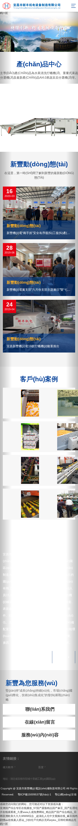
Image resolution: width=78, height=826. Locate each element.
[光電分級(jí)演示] (57, 470)
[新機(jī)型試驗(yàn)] (57, 504)
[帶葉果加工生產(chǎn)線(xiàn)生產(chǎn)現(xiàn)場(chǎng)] (21, 470)
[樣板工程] (57, 403)
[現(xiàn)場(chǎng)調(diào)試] (21, 403)
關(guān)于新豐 (39, 540)
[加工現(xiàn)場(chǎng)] (57, 436)
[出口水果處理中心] (21, 436)
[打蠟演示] (21, 504)
